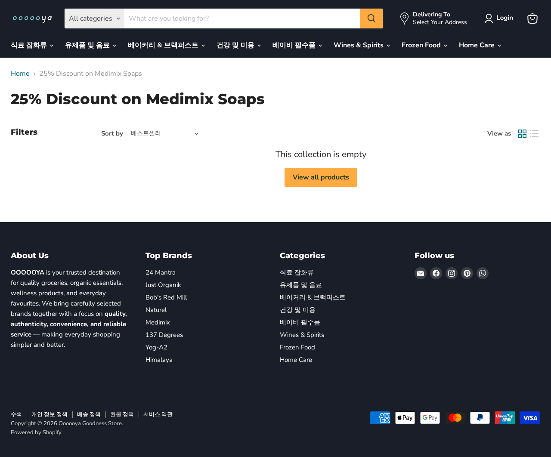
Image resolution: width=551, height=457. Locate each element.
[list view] (534, 134)
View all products (321, 177)
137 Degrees (164, 334)
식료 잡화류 (30, 45)
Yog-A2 (156, 347)
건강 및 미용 (236, 45)
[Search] (371, 18)
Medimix (157, 322)
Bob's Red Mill (166, 297)
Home (20, 73)
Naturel (156, 310)
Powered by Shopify (36, 432)
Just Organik (163, 285)
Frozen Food (422, 45)
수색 (16, 414)
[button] (500, 18)
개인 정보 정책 (49, 414)
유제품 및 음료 (88, 45)
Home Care (477, 45)
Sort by (112, 133)
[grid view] (522, 134)
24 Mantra (160, 272)
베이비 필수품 (294, 45)
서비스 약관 (158, 414)
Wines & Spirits (359, 45)
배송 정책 (89, 414)
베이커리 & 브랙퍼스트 (164, 45)
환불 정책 (122, 414)
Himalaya (159, 359)
